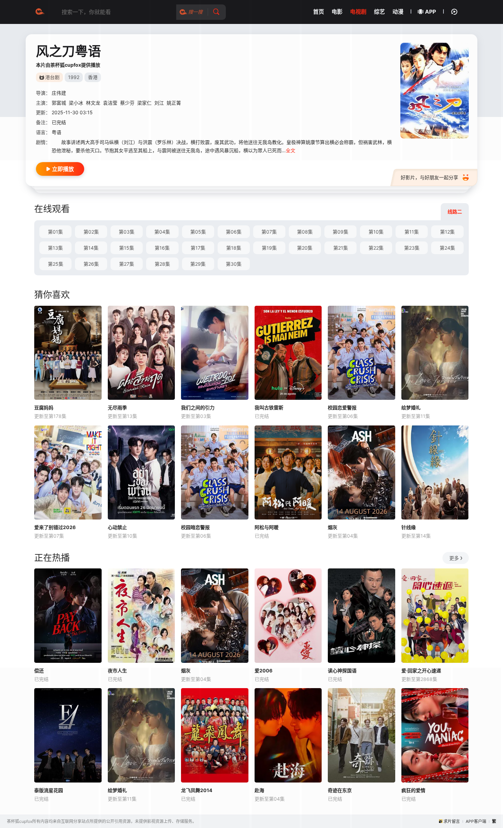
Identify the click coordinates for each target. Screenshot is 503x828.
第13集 (55, 248)
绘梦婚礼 (411, 407)
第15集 (126, 248)
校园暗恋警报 (195, 527)
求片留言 (451, 821)
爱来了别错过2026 (55, 527)
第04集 (162, 232)
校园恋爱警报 (342, 407)
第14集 (91, 248)
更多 (454, 558)
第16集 (162, 248)
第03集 (126, 232)
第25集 (55, 264)
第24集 (447, 248)
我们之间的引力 (198, 407)
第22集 (376, 248)
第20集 (304, 248)
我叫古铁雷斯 (269, 407)
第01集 (55, 232)
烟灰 (332, 527)
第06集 (234, 232)
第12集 (447, 232)
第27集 (126, 264)
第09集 (340, 232)
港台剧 (52, 77)
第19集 (269, 248)
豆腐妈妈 (43, 407)
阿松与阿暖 (267, 527)
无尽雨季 (117, 407)
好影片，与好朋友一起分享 (429, 177)
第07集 (269, 232)
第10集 (376, 232)
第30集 (234, 264)
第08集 (305, 232)
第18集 (233, 248)
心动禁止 (117, 527)
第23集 (412, 248)
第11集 (411, 232)
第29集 (198, 264)
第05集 (198, 232)
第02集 (91, 232)
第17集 (198, 248)
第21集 (340, 248)
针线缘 (408, 527)
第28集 (162, 264)
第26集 (91, 264)
